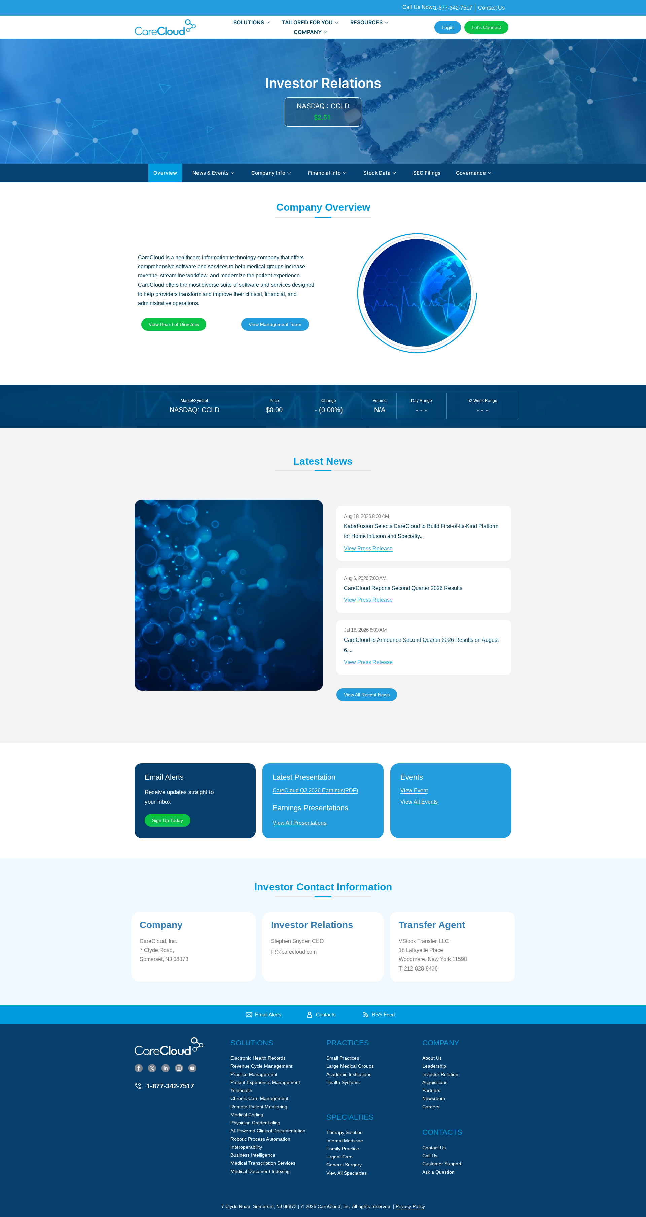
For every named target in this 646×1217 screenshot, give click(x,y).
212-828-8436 (421, 969)
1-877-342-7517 (170, 1086)
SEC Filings (426, 173)
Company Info (268, 173)
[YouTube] (192, 1068)
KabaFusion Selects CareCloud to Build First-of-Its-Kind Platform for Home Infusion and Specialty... (421, 537)
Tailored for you (307, 22)
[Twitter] (152, 1068)
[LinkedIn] (165, 1068)
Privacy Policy (410, 1206)
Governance (471, 173)
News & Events (210, 173)
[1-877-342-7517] (138, 1086)
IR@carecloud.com (294, 952)
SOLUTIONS (248, 22)
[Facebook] (139, 1068)
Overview (165, 173)
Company (308, 32)
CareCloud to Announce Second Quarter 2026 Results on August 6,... (421, 651)
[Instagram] (179, 1068)
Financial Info (324, 173)
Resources (366, 22)
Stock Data (377, 173)
